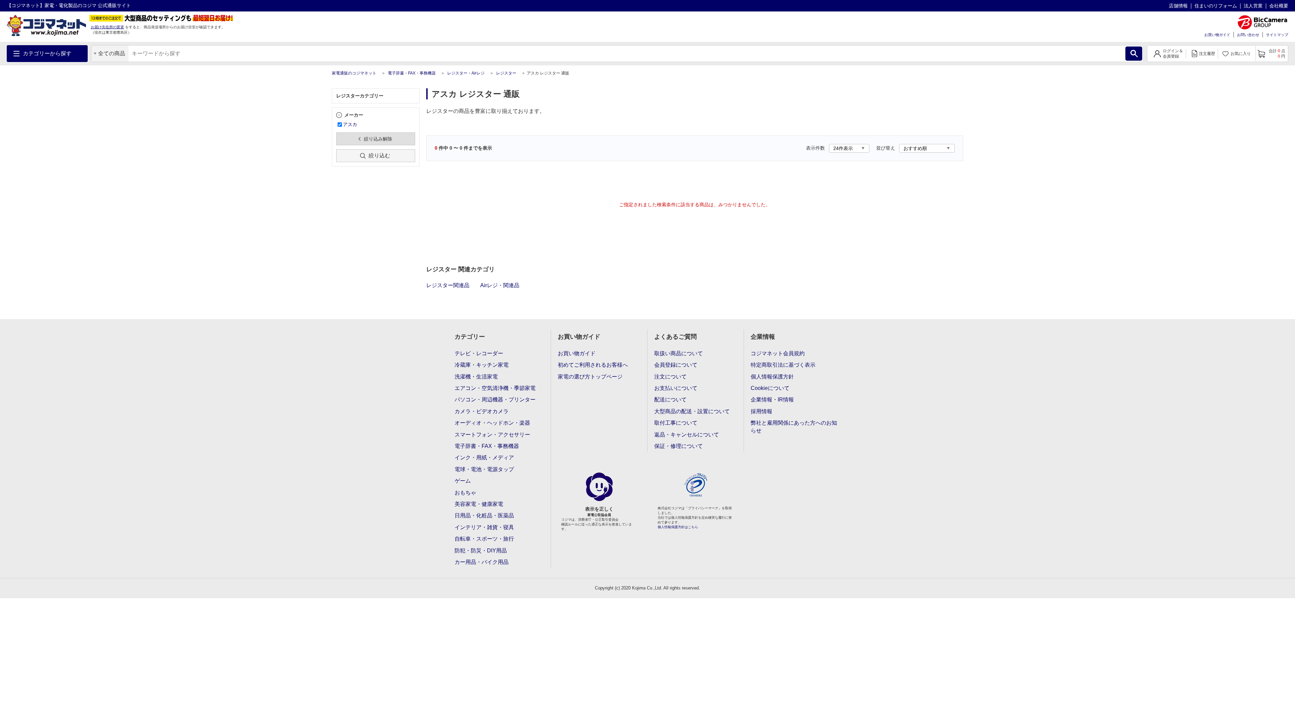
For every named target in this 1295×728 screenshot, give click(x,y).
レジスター (506, 73)
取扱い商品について (678, 353)
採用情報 (761, 411)
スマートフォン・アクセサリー (492, 434)
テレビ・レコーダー (479, 353)
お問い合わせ (1248, 35)
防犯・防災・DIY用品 (481, 550)
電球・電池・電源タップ (484, 469)
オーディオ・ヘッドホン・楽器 (492, 423)
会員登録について (675, 365)
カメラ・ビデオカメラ (482, 411)
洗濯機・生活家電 (476, 377)
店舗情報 (1178, 5)
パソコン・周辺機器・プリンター (495, 399)
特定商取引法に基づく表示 (783, 365)
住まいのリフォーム (1216, 5)
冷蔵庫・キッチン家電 (482, 365)
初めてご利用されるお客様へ (593, 365)
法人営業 (1253, 5)
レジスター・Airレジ (466, 73)
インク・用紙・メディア (484, 457)
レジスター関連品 (447, 285)
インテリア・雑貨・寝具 (484, 527)
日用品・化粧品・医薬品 (484, 515)
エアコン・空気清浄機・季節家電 (495, 388)
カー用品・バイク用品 (482, 562)
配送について (670, 399)
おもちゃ (465, 492)
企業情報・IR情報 (772, 399)
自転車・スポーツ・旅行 (484, 539)
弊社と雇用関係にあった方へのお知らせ (794, 426)
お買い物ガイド (1217, 35)
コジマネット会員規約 (778, 353)
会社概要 (1278, 5)
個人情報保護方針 (772, 377)
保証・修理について (678, 446)
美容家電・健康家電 (479, 504)
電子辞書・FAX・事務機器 (412, 73)
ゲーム (463, 481)
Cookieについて (770, 388)
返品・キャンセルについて (686, 434)
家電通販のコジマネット (354, 73)
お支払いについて (675, 388)
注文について (670, 377)
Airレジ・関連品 (499, 285)
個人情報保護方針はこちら (678, 527)
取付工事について (675, 423)
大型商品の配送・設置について (692, 411)
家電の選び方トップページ (590, 377)
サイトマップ (1277, 35)
